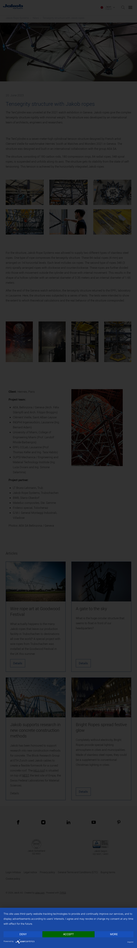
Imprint (130, 942)
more (114, 934)
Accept (68, 934)
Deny (23, 934)
